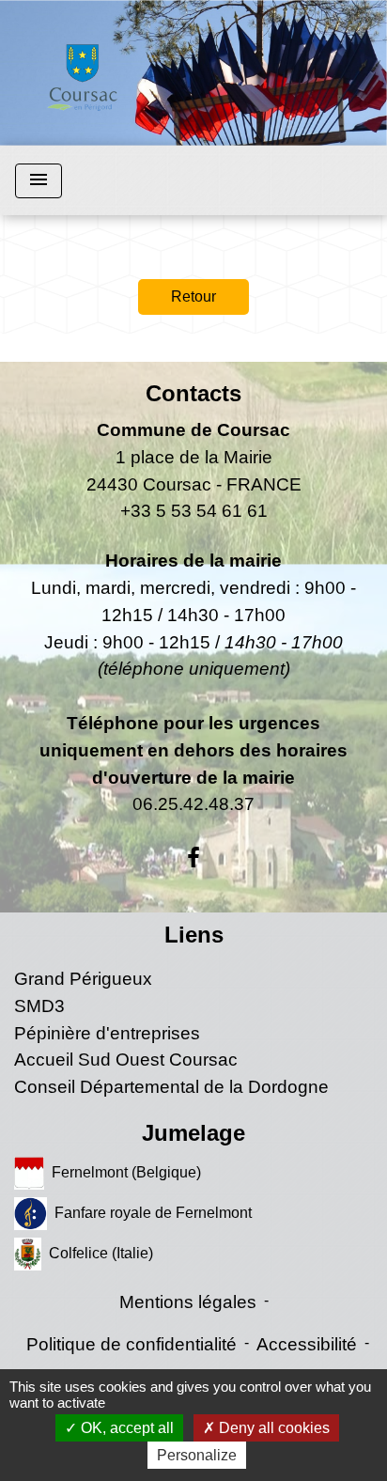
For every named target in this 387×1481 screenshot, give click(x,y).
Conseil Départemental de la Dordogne (171, 1087)
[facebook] (193, 858)
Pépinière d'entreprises (107, 1033)
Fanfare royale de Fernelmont (153, 1213)
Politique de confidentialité (131, 1344)
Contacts (193, 393)
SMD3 (39, 1006)
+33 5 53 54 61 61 (194, 511)
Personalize (197, 1455)
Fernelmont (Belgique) (126, 1172)
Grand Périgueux (83, 979)
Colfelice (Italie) (101, 1253)
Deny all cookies (272, 1428)
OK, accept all (125, 1428)
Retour (193, 296)
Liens (194, 934)
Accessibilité (306, 1344)
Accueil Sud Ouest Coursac (126, 1059)
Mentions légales (187, 1302)
